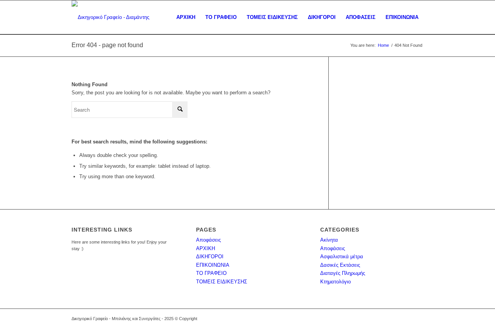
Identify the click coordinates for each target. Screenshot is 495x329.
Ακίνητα (329, 240)
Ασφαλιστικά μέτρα (341, 256)
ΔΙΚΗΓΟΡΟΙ (210, 256)
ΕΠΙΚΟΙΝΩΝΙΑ (212, 265)
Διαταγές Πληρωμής (342, 273)
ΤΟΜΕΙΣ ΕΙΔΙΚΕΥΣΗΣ (221, 282)
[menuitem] (185, 17)
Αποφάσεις (208, 240)
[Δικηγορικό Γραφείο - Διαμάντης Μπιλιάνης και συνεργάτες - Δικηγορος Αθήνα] (123, 17)
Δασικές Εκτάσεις (340, 265)
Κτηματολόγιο (335, 282)
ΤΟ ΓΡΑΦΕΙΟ (211, 273)
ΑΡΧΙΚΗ (205, 248)
